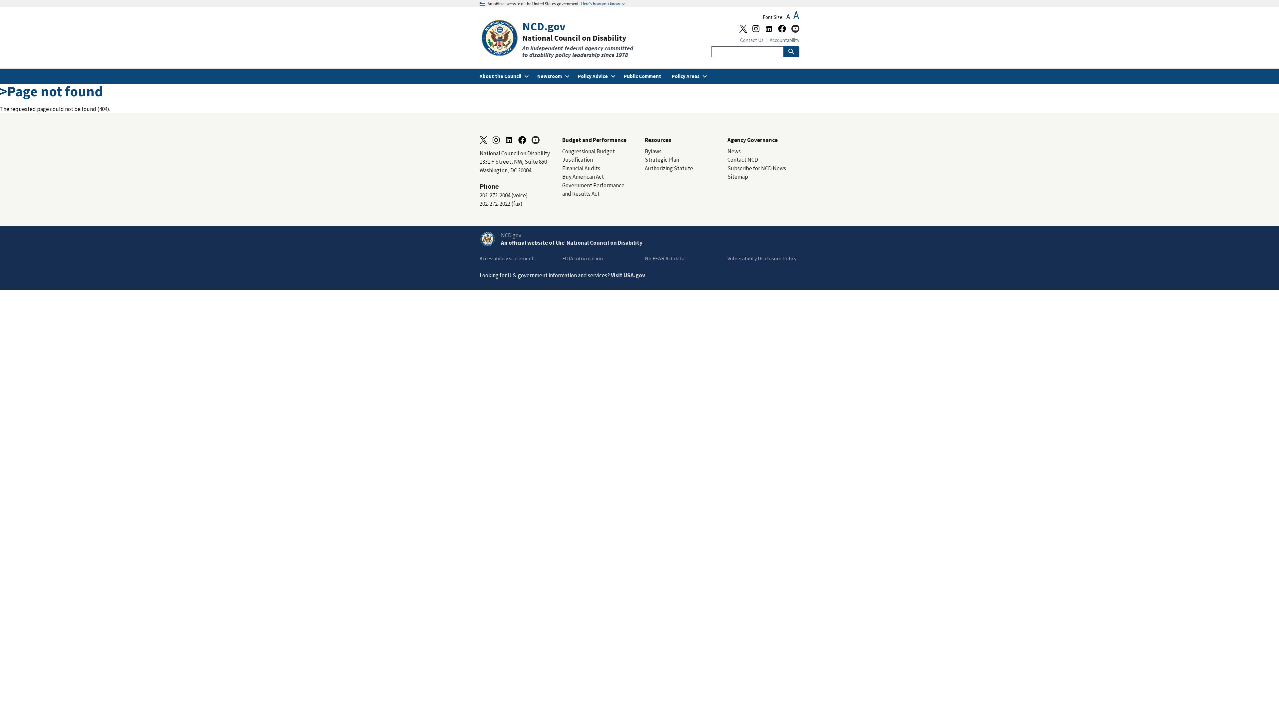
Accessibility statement (507, 258)
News (734, 151)
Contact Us (752, 40)
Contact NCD (742, 159)
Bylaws (653, 151)
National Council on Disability (604, 242)
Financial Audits (581, 168)
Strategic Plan (662, 159)
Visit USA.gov (628, 275)
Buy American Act (583, 176)
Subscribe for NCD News (756, 168)
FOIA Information (582, 258)
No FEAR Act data (664, 258)
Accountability (784, 40)
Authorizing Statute (669, 168)
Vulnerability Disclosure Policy (761, 258)
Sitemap (737, 176)
